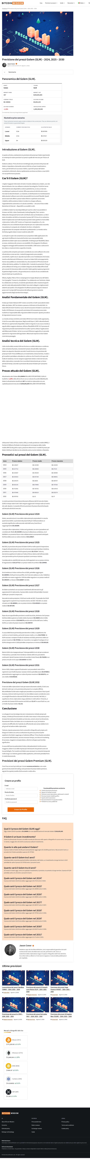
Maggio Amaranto (32, 995)
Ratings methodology (8, 1132)
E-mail (6, 785)
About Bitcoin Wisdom (8, 1122)
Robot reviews (36, 1125)
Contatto (4, 1125)
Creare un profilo (20, 809)
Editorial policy (6, 1128)
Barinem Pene (31, 1019)
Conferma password (11, 799)
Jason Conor (25, 945)
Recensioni (70, 3)
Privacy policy (65, 1122)
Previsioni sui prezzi (50, 3)
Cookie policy (65, 1128)
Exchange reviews (37, 1128)
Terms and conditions (68, 1125)
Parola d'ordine (9, 792)
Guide (61, 3)
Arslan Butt (6, 992)
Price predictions (36, 1122)
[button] (89, 3)
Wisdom (10, 1113)
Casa (41, 3)
